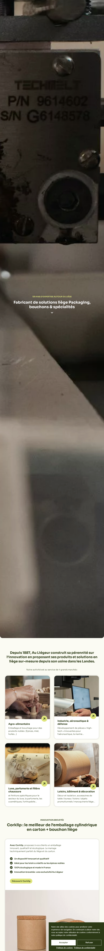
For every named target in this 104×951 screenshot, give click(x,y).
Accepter (63, 942)
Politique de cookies (64, 948)
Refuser (89, 942)
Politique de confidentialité (84, 948)
